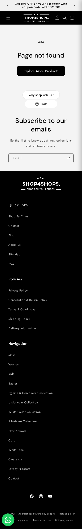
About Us (14, 245)
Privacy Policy (18, 290)
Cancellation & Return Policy (27, 300)
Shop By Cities (18, 216)
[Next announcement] (74, 5)
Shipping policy (64, 520)
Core (11, 440)
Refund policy (67, 513)
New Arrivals (17, 431)
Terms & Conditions (21, 309)
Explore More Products (41, 71)
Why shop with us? (41, 95)
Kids (11, 374)
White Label (16, 450)
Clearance (15, 459)
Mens (11, 355)
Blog (11, 235)
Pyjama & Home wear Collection (30, 393)
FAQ (11, 264)
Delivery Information (22, 328)
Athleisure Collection (22, 421)
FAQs (44, 103)
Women (13, 364)
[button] (8, 17)
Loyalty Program (19, 469)
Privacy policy (21, 520)
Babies (13, 383)
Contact (13, 226)
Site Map (14, 254)
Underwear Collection (23, 402)
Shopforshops (24, 513)
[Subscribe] (68, 158)
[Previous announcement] (7, 5)
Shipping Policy (19, 319)
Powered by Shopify (44, 513)
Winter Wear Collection (24, 412)
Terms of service (42, 520)
